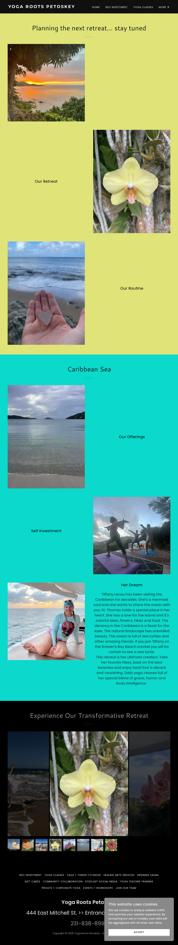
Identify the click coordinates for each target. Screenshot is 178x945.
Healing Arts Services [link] (119, 875)
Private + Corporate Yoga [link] (61, 888)
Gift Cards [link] (32, 881)
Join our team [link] (126, 888)
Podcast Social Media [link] (101, 881)
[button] (164, 7)
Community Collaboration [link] (63, 881)
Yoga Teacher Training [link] (136, 881)
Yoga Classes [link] (143, 7)
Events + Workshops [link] (98, 888)
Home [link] (96, 7)
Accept (139, 932)
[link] (47, 7)
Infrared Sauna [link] (148, 875)
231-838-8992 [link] (89, 923)
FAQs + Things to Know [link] (84, 875)
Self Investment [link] (116, 7)
